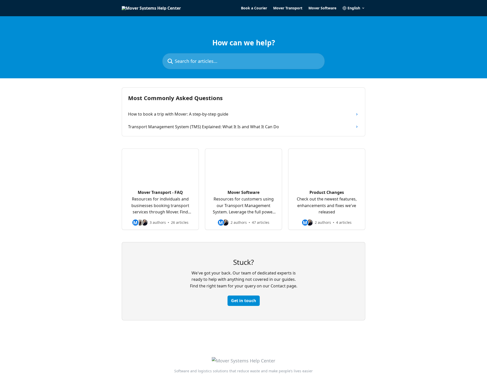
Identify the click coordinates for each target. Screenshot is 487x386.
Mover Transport (287, 8)
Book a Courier (254, 8)
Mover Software (322, 8)
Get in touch (243, 300)
